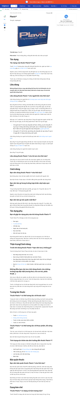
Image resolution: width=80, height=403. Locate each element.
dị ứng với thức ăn (21, 264)
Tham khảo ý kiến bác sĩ (72, 9)
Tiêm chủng (7, 9)
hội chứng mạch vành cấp (36, 99)
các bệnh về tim (23, 68)
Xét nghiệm (15, 9)
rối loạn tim (38, 73)
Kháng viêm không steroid (20, 317)
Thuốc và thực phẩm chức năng (15, 12)
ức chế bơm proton (22, 315)
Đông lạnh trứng (25, 9)
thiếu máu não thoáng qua (32, 351)
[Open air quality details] (4, 16)
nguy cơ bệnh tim (19, 145)
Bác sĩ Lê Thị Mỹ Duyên (66, 21)
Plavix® (15, 66)
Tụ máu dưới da (17, 223)
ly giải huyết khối (44, 128)
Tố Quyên (61, 25)
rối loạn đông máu (26, 349)
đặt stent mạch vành (39, 112)
